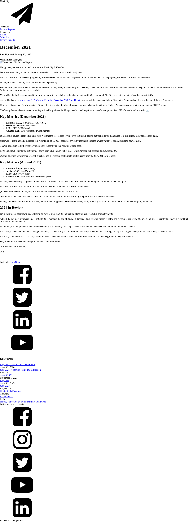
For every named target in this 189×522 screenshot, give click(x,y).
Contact (9, 396)
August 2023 (6, 375)
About (3, 34)
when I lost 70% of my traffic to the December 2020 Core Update (50, 100)
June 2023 (5, 385)
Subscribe (4, 37)
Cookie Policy (20, 401)
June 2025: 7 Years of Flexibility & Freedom (20, 370)
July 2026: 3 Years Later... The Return (17, 364)
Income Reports (7, 29)
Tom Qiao (15, 262)
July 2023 (4, 380)
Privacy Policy (7, 401)
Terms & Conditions (36, 401)
